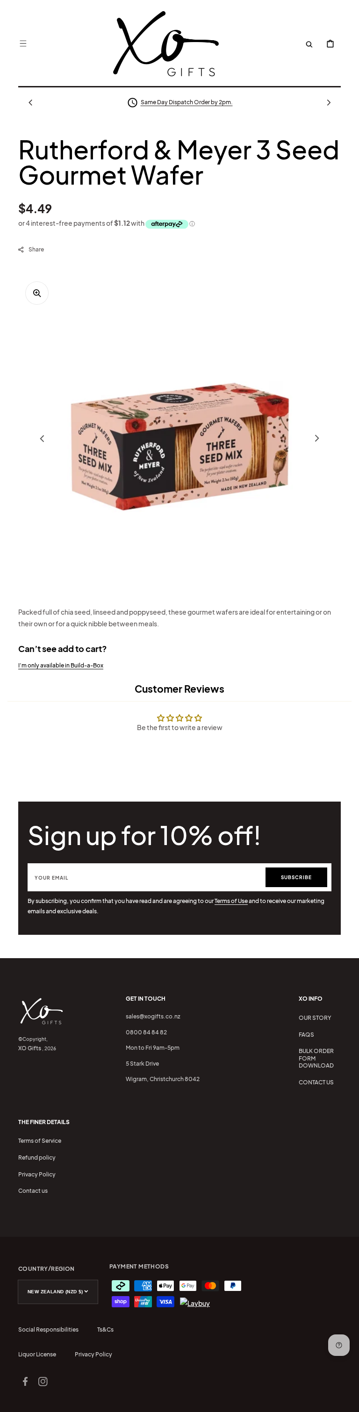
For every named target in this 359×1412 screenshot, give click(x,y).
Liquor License (37, 1354)
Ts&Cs (105, 1329)
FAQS (306, 1034)
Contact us (33, 1190)
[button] (23, 43)
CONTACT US (316, 1082)
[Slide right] (328, 102)
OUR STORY (315, 1017)
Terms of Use (231, 900)
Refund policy (37, 1157)
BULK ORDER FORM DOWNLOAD (316, 1058)
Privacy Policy (37, 1174)
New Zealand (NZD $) (55, 1291)
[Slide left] (30, 102)
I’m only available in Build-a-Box (60, 665)
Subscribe (296, 877)
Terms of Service (39, 1140)
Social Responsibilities (48, 1329)
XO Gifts (29, 1048)
